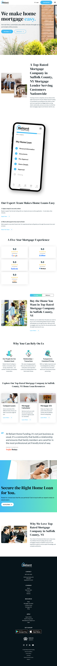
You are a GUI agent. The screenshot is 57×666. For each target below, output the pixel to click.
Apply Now (4, 216)
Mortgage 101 (28, 607)
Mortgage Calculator (28, 603)
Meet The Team (5, 229)
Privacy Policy (28, 653)
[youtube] (33, 645)
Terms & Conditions (28, 651)
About (28, 588)
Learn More (33, 330)
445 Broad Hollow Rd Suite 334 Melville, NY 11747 (28, 578)
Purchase (6, 31)
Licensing (28, 655)
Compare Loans (28, 605)
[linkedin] (29, 645)
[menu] (55, 2)
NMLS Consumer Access (28, 657)
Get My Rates (6, 504)
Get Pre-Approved (28, 618)
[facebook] (26, 645)
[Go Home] (5, 2)
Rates (28, 601)
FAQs (28, 608)
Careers (28, 591)
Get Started (46, 2)
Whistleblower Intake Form (28, 620)
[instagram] (23, 645)
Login (28, 622)
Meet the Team (28, 590)
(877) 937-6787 (28, 574)
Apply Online (28, 617)
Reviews (28, 593)
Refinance (19, 31)
